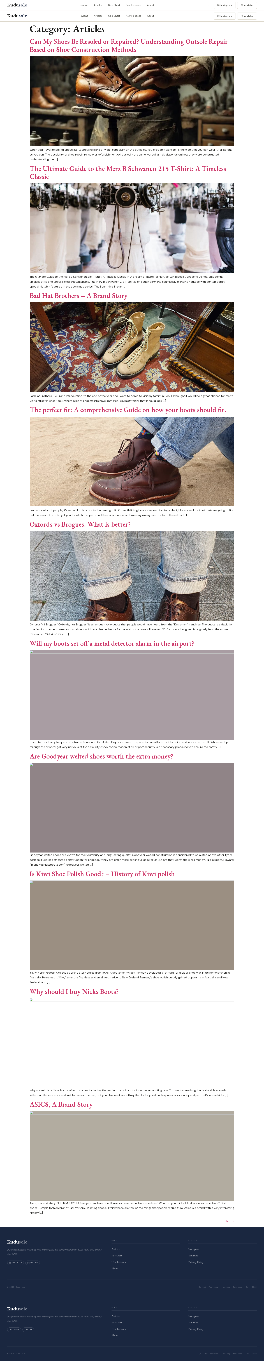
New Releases (133, 5)
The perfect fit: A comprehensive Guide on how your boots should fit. (128, 409)
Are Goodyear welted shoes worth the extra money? (101, 756)
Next (229, 1221)
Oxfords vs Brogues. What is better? (80, 524)
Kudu (17, 5)
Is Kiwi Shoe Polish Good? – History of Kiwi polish (102, 873)
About (150, 5)
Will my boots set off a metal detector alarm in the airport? (112, 643)
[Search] (209, 5)
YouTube (248, 5)
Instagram (226, 5)
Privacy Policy (195, 1262)
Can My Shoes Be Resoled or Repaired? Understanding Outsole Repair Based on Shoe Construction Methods (129, 45)
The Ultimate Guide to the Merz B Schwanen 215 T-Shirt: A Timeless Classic (128, 172)
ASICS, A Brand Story (61, 1104)
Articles (98, 5)
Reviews (83, 5)
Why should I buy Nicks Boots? (74, 991)
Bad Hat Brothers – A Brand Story (78, 295)
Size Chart (114, 5)
